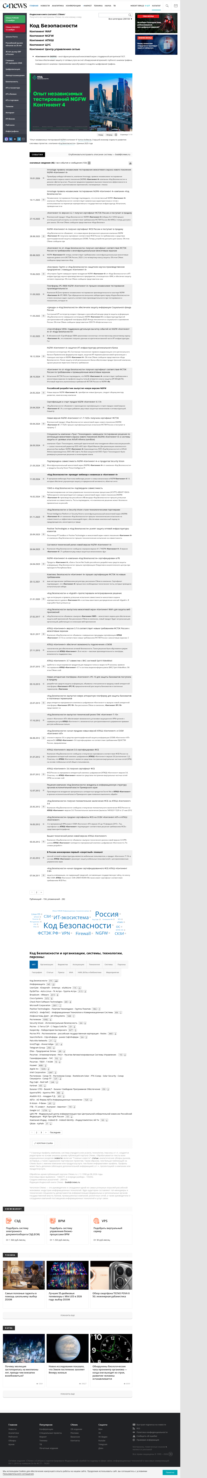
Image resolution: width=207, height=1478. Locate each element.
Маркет (43, 1436)
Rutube (101, 1440)
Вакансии (75, 1436)
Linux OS (35, 914)
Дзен (100, 1448)
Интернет (10, 112)
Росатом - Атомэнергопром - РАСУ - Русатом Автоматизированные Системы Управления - (73, 1054)
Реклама (75, 1433)
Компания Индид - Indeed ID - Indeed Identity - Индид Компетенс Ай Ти (64, 1120)
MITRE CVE (119, 930)
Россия (107, 914)
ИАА (71, 972)
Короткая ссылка (45, 1143)
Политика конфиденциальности (152, 1432)
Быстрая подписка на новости (151, 1424)
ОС (118, 927)
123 (56, 981)
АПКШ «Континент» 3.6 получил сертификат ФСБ (71, 768)
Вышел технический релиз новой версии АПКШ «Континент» (77, 836)
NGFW (53, 56)
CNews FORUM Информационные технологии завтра (70, 911)
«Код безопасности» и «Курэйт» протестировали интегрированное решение (84, 593)
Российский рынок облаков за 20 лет (14, 44)
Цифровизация (13, 69)
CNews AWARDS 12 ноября (13, 28)
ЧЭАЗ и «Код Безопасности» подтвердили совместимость (75, 488)
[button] (167, 6)
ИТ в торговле (12, 100)
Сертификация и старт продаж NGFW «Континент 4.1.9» (74, 401)
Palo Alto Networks (38, 1040)
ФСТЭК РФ (48, 933)
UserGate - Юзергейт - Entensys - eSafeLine (50, 987)
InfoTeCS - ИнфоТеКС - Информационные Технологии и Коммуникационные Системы (71, 1012)
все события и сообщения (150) (71, 162)
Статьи (50, 972)
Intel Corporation (38, 1072)
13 (53, 984)
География (37, 972)
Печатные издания (48, 1448)
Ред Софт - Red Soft (39, 1082)
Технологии (94, 964)
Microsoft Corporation (40, 1005)
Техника (43, 1440)
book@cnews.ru (122, 154)
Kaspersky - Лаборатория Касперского (48, 1030)
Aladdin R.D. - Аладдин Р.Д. (43, 1096)
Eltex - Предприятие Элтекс (43, 1051)
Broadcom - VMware (39, 994)
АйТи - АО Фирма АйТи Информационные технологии (56, 1099)
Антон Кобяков (84, 139)
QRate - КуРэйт (37, 1123)
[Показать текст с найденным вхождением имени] (89, 163)
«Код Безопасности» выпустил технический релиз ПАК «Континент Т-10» (82, 714)
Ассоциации (78, 964)
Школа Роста (12, 36)
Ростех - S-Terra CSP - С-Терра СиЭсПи (48, 1026)
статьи (95, 1158)
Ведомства (63, 964)
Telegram (102, 1444)
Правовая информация (148, 1439)
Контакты (75, 1440)
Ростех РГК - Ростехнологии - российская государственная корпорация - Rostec (68, 1033)
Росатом (35, 919)
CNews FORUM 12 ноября (12, 19)
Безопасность (12, 81)
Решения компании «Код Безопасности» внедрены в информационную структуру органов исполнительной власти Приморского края (87, 786)
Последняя (55, 1132)
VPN (66, 933)
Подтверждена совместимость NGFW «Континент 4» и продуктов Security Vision (85, 461)
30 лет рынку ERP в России (13, 52)
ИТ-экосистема (71, 917)
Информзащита (37, 984)
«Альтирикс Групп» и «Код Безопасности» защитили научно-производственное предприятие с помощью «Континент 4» (86, 268)
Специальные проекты (50, 1433)
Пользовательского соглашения (18, 1473)
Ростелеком (35, 1019)
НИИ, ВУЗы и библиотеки (89, 972)
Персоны (122, 964)
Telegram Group (37, 1047)
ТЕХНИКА (98, 6)
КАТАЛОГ (156, 6)
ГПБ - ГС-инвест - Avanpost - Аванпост (48, 1106)
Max (100, 1429)
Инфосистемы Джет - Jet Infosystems (47, 1016)
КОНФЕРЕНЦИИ (73, 6)
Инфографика (12, 131)
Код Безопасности (67, 143)
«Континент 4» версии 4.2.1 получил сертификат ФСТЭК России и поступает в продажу (89, 212)
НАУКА (108, 6)
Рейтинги (10, 125)
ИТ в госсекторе (13, 87)
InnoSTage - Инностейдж (42, 1044)
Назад (100, 135)
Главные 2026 (14, 61)
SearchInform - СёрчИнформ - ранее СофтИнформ (54, 1037)
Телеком (9, 106)
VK (99, 1433)
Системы (109, 964)
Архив (11, 1444)
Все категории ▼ (120, 18)
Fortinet (33, 1085)
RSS (138, 1428)
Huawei (33, 1065)
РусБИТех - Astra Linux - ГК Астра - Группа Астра (53, 991)
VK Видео (102, 1436)
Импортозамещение (15, 75)
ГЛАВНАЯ (34, 6)
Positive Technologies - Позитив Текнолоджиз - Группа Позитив (60, 1008)
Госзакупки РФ (108, 919)
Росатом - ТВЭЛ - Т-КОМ (41, 1061)
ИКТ (33, 964)
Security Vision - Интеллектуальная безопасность (53, 1023)
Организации (46, 964)
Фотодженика (34, 922)
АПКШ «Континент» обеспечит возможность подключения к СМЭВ (79, 644)
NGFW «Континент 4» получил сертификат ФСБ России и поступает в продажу (85, 229)
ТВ (114, 6)
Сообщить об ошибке (147, 1436)
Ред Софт (95, 919)
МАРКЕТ (88, 6)
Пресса (61, 972)
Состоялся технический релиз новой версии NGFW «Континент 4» (79, 544)
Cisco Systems (36, 998)
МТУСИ (36, 917)
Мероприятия (112, 972)
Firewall (83, 933)
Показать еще (68, 1315)
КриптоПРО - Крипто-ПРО (42, 1092)
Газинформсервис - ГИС (41, 1058)
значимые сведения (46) (42, 162)
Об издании (76, 1429)
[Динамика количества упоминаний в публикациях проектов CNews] (130, 163)
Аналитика (58, 6)
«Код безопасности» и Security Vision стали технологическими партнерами (83, 509)
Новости (12, 1429)
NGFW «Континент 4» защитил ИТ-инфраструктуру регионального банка (82, 347)
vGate (120, 922)
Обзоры (12, 1440)
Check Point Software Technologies (46, 1001)
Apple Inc (34, 1068)
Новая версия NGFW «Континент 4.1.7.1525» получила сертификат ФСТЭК (83, 418)
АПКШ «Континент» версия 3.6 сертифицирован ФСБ (73, 749)
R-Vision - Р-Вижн (38, 1103)
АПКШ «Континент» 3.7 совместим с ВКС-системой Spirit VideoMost (79, 660)
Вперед (109, 135)
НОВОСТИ (45, 6)
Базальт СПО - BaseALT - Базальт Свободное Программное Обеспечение (65, 1089)
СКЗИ (119, 933)
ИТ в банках (11, 94)
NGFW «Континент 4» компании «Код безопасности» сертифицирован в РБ (83, 558)
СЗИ (47, 916)
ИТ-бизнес (10, 119)
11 (80, 988)
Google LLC (35, 1110)
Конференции (46, 1429)
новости (59, 1158)
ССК (35, 924)
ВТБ (119, 919)
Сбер (35, 927)
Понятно (170, 1472)
